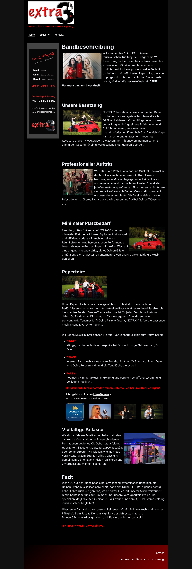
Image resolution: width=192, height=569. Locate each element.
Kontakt (59, 34)
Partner (159, 553)
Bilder (43, 34)
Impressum (127, 559)
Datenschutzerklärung (150, 559)
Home (31, 34)
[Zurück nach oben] (186, 563)
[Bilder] (48, 35)
